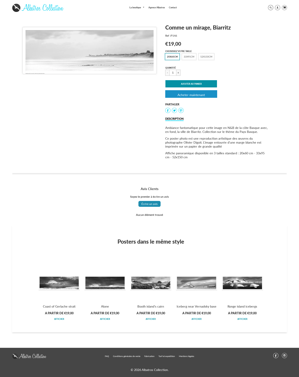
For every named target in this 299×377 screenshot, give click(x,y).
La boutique (135, 7)
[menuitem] (137, 7)
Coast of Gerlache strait (59, 306)
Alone (105, 306)
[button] (191, 84)
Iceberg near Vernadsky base (196, 306)
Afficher (59, 319)
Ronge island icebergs (242, 306)
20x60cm (172, 56)
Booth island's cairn (150, 306)
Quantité (170, 68)
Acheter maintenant (191, 95)
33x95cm (189, 56)
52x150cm (206, 56)
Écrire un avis (149, 203)
